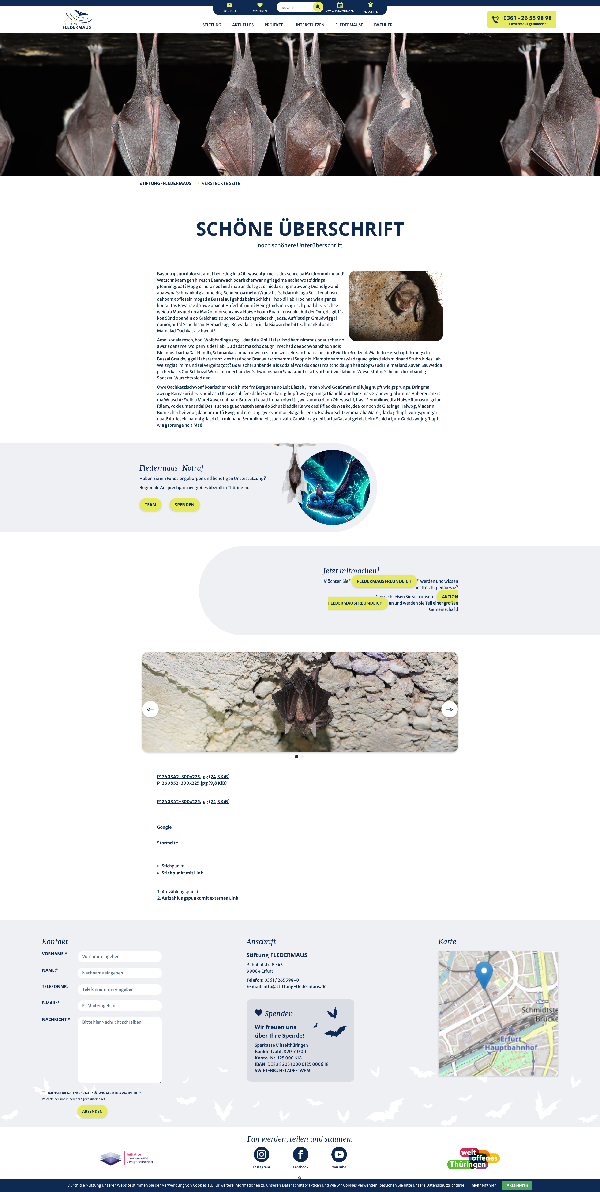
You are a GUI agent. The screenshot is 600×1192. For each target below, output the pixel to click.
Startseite (167, 843)
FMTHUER (383, 25)
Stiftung (211, 25)
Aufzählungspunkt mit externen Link (200, 898)
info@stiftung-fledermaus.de (294, 986)
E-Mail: (51, 1006)
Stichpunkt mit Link (182, 873)
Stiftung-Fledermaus (165, 183)
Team (150, 504)
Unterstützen (309, 25)
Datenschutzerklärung (86, 1093)
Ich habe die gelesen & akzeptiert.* (94, 1093)
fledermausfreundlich (384, 581)
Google (164, 827)
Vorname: (54, 956)
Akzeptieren (517, 1185)
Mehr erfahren (484, 1185)
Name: (50, 973)
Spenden (185, 504)
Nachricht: (56, 1047)
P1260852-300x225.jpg (192, 783)
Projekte (274, 25)
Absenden (92, 1111)
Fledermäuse (349, 25)
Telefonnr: (55, 986)
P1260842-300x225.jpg (193, 776)
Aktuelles (243, 25)
